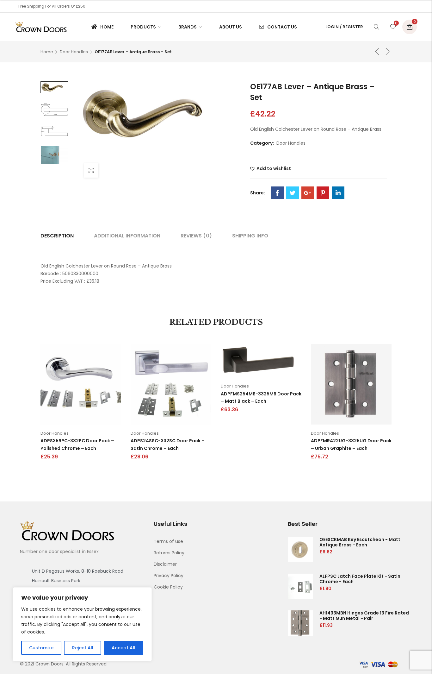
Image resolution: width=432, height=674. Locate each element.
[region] (82, 624)
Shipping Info (250, 235)
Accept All (123, 648)
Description (57, 235)
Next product (388, 51)
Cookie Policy (168, 587)
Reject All (82, 648)
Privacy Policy (168, 575)
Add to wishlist (273, 168)
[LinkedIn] (338, 192)
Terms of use (168, 541)
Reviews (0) (196, 235)
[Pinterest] (323, 192)
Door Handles (74, 52)
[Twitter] (292, 192)
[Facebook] (277, 192)
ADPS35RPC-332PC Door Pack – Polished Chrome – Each (77, 444)
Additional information (127, 235)
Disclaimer (165, 564)
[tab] (57, 236)
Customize (41, 648)
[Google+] (307, 192)
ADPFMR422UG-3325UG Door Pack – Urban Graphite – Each (351, 444)
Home (46, 52)
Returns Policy (169, 553)
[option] (54, 87)
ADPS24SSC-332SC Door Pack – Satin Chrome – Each (168, 444)
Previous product (377, 51)
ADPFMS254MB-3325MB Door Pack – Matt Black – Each (261, 398)
